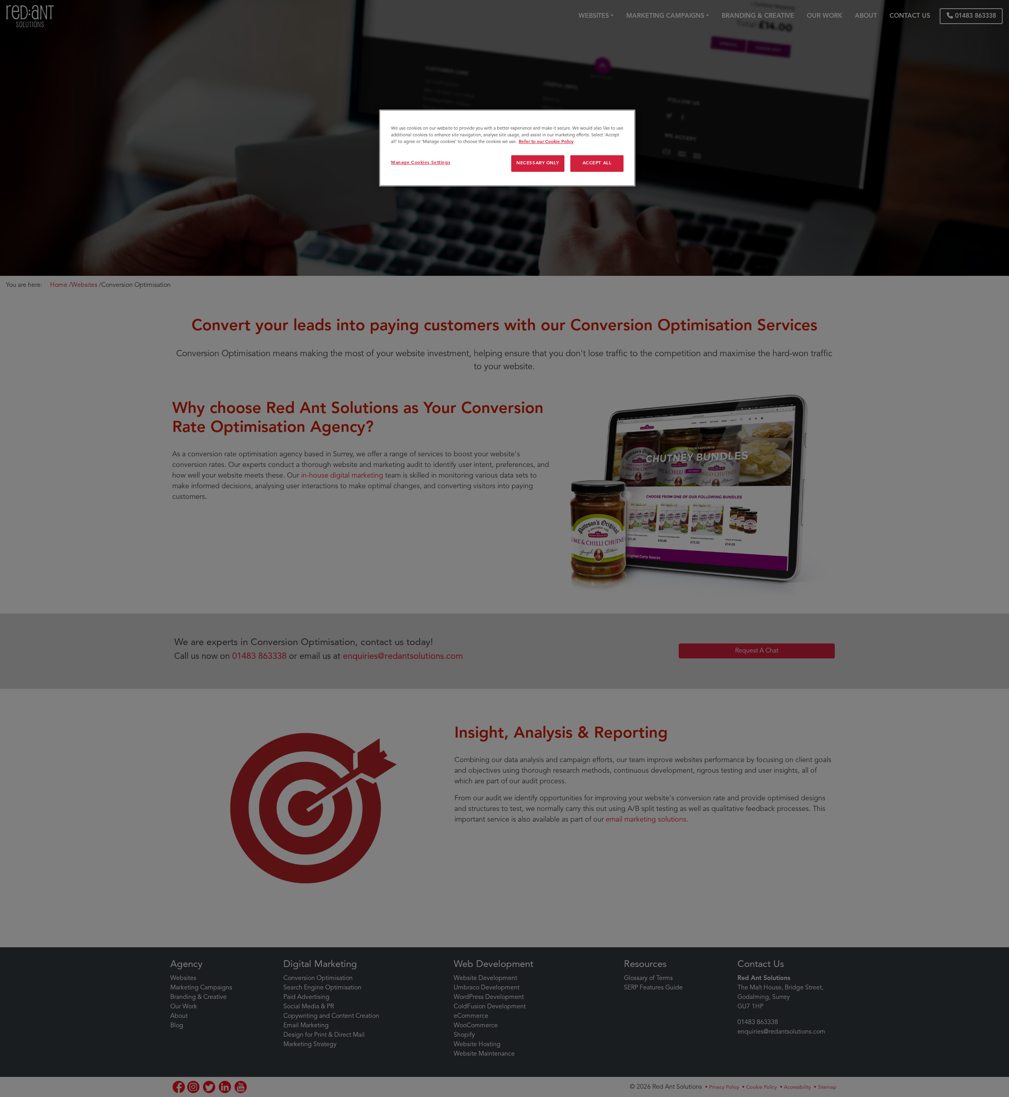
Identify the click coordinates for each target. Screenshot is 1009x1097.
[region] (507, 148)
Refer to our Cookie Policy (546, 142)
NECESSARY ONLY (537, 163)
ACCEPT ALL (597, 163)
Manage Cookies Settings (420, 163)
